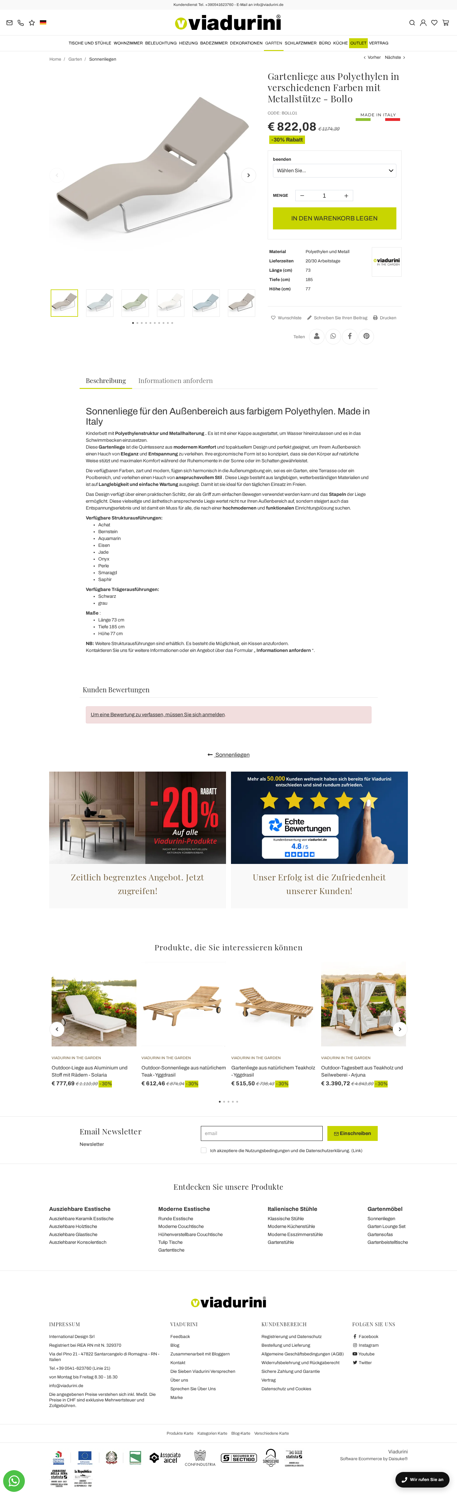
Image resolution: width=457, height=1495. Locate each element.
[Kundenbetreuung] (20, 22)
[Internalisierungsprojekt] (97, 1457)
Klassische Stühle (286, 1218)
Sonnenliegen (232, 755)
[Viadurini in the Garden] (386, 262)
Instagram (368, 1345)
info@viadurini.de (66, 1385)
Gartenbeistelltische (387, 1242)
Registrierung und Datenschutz (291, 1336)
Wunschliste (289, 318)
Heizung (188, 43)
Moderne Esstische (184, 1209)
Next (248, 175)
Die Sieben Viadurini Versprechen (202, 1371)
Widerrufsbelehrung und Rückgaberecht (300, 1362)
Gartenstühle (281, 1242)
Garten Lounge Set (386, 1226)
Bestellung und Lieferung (285, 1345)
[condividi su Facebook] (350, 336)
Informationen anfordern (175, 380)
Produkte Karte (180, 1433)
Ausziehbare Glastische (73, 1234)
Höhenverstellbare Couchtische (190, 1234)
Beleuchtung (161, 43)
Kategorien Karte (212, 1433)
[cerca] (412, 22)
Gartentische (171, 1250)
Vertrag (378, 43)
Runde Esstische (175, 1218)
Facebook (368, 1336)
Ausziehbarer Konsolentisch (77, 1242)
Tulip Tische (170, 1242)
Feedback (180, 1336)
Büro (325, 43)
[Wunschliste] (120, 992)
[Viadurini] (227, 22)
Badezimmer (214, 43)
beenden (282, 159)
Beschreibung (106, 380)
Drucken (387, 318)
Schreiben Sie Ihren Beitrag (340, 318)
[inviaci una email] (9, 22)
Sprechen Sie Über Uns (193, 1389)
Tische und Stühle (90, 43)
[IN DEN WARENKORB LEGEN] (120, 977)
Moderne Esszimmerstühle (295, 1234)
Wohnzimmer (128, 43)
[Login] (423, 22)
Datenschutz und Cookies (286, 1389)
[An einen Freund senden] (317, 336)
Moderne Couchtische (181, 1226)
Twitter (365, 1362)
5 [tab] (242, 1106)
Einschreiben (355, 1133)
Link (357, 1150)
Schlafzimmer (300, 43)
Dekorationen (246, 43)
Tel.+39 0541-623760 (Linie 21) (79, 1368)
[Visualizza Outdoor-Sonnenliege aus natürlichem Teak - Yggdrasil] (210, 977)
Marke (176, 1397)
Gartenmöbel (385, 1209)
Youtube (366, 1354)
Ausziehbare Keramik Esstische (81, 1218)
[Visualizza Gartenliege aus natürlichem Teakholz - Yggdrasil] (300, 977)
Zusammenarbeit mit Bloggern (200, 1354)
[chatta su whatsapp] (14, 1481)
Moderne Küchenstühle (291, 1226)
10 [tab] (177, 327)
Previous (56, 175)
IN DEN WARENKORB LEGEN (334, 218)
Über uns (179, 1380)
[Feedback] (32, 22)
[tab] (106, 380)
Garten (273, 43)
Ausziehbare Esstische (80, 1209)
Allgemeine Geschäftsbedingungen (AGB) (302, 1354)
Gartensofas (380, 1234)
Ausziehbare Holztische (73, 1226)
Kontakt (177, 1362)
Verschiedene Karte (271, 1433)
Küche (340, 43)
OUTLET (358, 43)
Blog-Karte (240, 1433)
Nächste (393, 57)
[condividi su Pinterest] (366, 336)
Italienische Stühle (292, 1209)
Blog (174, 1345)
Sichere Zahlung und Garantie (290, 1371)
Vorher (374, 57)
